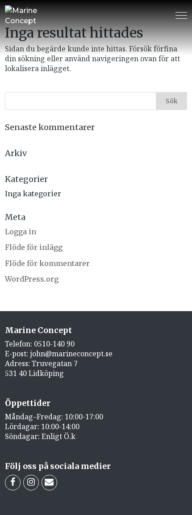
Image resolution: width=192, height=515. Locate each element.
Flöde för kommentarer (47, 263)
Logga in (20, 231)
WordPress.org (31, 278)
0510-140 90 (54, 344)
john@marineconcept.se (71, 354)
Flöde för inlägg (34, 247)
